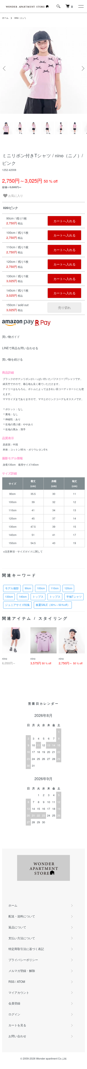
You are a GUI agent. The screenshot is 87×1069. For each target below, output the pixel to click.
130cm (9, 597)
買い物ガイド (11, 336)
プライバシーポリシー (23, 960)
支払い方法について (21, 938)
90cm (28, 588)
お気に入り (15, 195)
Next (82, 68)
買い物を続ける (12, 359)
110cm (54, 588)
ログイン (14, 1014)
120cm (68, 588)
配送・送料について (21, 916)
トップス (38, 597)
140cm (23, 597)
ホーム (5, 17)
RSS (11, 981)
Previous (5, 68)
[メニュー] (80, 6)
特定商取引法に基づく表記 (26, 949)
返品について (17, 927)
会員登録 (14, 1003)
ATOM (21, 981)
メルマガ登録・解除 (21, 971)
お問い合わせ (17, 1036)
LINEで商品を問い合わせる (20, 348)
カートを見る (17, 1025)
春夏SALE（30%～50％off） (53, 605)
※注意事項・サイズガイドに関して (23, 551)
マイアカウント (18, 992)
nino (4, 658)
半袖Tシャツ (74, 597)
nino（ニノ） (20, 17)
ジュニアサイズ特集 (17, 605)
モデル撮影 (12, 588)
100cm (41, 588)
